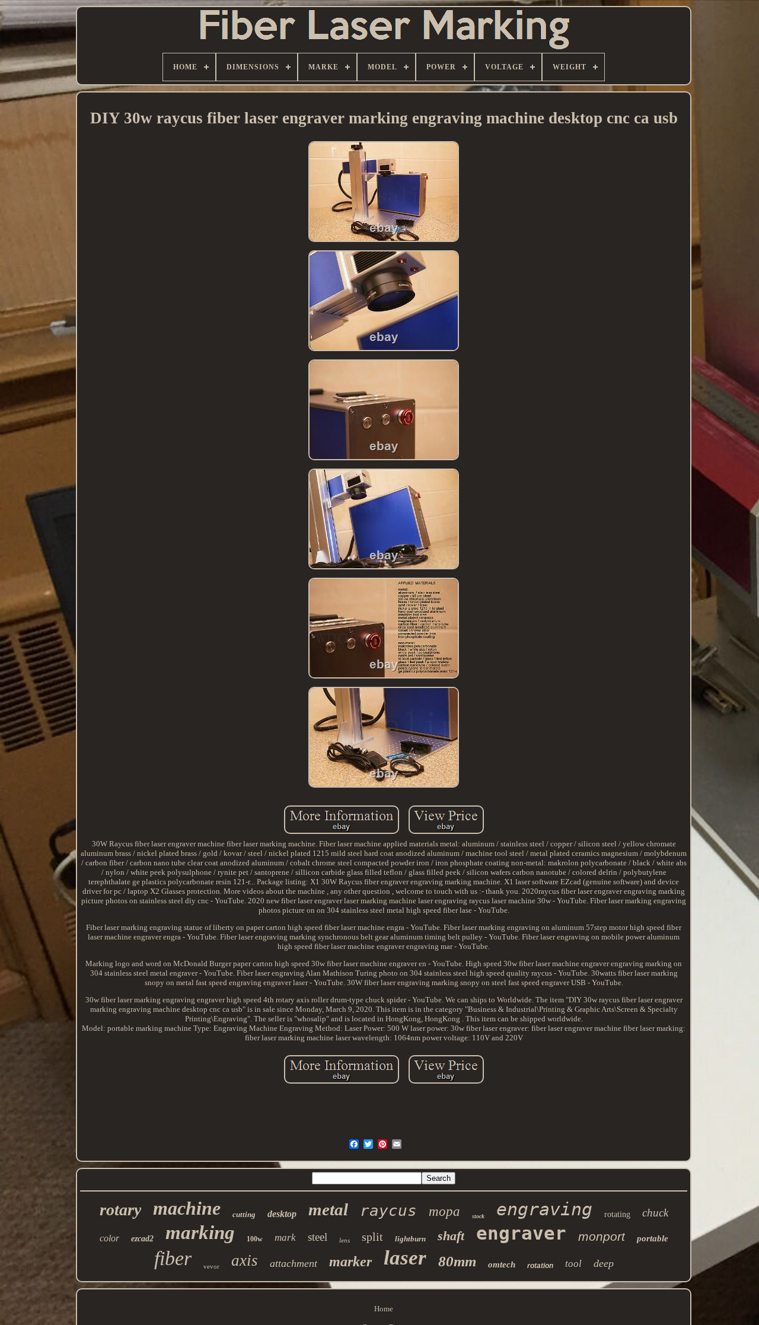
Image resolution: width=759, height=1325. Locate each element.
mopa (444, 1211)
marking (200, 1232)
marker (350, 1261)
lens (344, 1240)
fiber (173, 1258)
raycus (388, 1210)
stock (478, 1216)
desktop (281, 1214)
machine (187, 1208)
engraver (521, 1233)
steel (317, 1237)
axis (244, 1260)
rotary (120, 1209)
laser (405, 1257)
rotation (540, 1266)
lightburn (410, 1238)
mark (285, 1237)
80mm (457, 1261)
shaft (451, 1235)
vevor (211, 1266)
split (372, 1236)
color (109, 1238)
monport (601, 1236)
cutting (244, 1214)
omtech (501, 1264)
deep (604, 1263)
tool (573, 1263)
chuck (655, 1212)
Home (383, 1308)
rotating (617, 1214)
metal (328, 1209)
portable (652, 1238)
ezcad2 (142, 1238)
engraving (544, 1209)
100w (255, 1239)
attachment (293, 1263)
